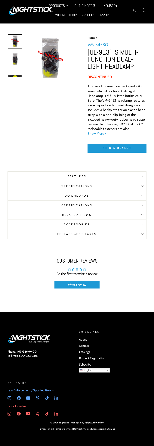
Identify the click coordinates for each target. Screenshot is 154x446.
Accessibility (98, 428)
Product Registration (92, 358)
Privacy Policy (46, 428)
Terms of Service (63, 428)
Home (91, 37)
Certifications (76, 205)
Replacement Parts (77, 234)
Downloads (77, 195)
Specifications (76, 186)
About (83, 339)
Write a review (77, 284)
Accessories (77, 224)
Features (77, 176)
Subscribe (85, 364)
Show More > (97, 134)
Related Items (77, 215)
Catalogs (84, 352)
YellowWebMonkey (94, 422)
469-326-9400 (27, 351)
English (87, 370)
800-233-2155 (28, 355)
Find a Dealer (117, 148)
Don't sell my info (82, 428)
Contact (84, 346)
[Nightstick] (31, 10)
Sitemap (110, 428)
